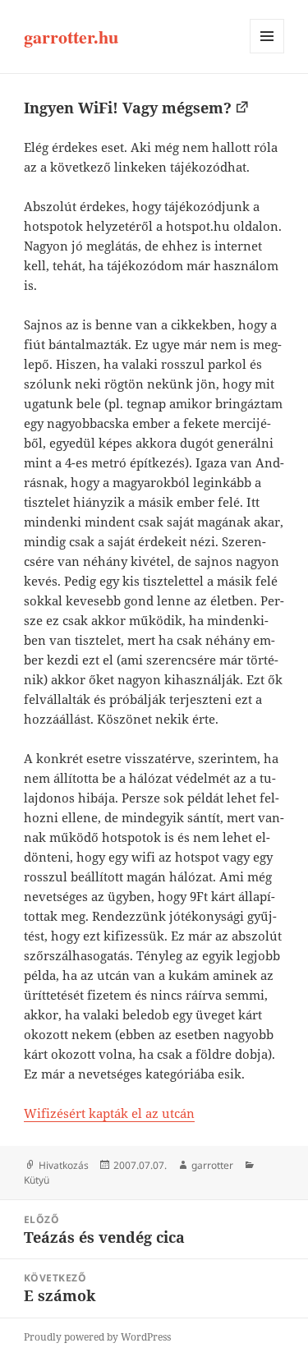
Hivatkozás (64, 1165)
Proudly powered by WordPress (97, 1337)
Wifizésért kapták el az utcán (109, 1113)
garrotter (212, 1165)
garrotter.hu (71, 36)
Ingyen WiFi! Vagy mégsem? (128, 107)
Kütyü (36, 1180)
